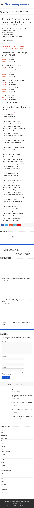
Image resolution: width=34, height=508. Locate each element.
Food (2, 459)
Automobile (4, 435)
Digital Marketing (5, 451)
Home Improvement (6, 470)
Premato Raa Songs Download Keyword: (13, 48)
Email (3, 362)
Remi (4, 24)
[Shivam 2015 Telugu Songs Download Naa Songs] (5, 411)
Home (2, 11)
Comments (16, 384)
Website (4, 367)
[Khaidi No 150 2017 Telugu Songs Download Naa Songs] (5, 390)
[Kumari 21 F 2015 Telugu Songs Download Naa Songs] (5, 404)
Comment (5, 341)
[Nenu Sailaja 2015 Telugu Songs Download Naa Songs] (5, 397)
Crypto (2, 449)
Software (3, 484)
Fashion (3, 457)
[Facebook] (13, 504)
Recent (9, 384)
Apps (2, 430)
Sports (2, 487)
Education (3, 454)
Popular (3, 384)
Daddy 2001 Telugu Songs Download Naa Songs (23, 253)
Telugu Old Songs (9, 11)
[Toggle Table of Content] (3, 44)
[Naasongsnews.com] (17, 4)
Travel (2, 492)
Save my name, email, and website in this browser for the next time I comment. (17, 373)
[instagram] (20, 504)
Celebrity (3, 446)
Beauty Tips (4, 438)
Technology (4, 489)
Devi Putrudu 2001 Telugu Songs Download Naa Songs (11, 249)
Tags (22, 384)
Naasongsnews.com (23, 501)
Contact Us (8, 501)
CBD (2, 443)
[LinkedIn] (18, 504)
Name (4, 356)
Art (2, 432)
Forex (2, 462)
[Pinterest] (17, 504)
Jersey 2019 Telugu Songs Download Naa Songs (16, 278)
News (2, 476)
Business (3, 440)
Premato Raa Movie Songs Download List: (14, 46)
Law (2, 473)
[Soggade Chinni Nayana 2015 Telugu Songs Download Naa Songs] (5, 419)
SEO (2, 478)
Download (4, 59)
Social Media (4, 481)
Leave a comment (8, 25)
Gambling (3, 465)
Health (2, 468)
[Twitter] (15, 504)
